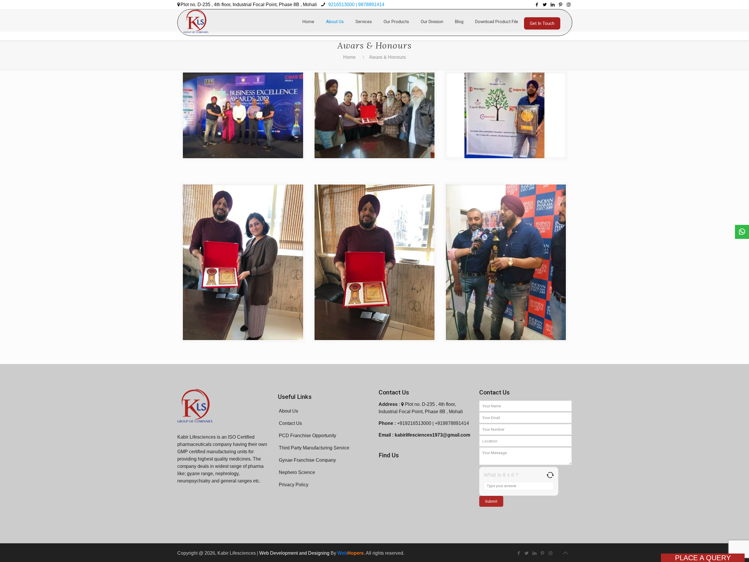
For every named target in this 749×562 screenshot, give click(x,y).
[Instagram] (569, 4)
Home (349, 57)
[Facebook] (537, 4)
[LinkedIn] (553, 4)
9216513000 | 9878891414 (355, 4)
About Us (288, 410)
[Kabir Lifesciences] (195, 18)
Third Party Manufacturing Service (314, 447)
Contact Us (290, 423)
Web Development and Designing (295, 553)
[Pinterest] (561, 4)
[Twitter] (545, 4)
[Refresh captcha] (550, 475)
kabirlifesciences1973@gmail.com (432, 434)
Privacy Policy (293, 484)
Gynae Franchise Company (307, 460)
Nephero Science (297, 472)
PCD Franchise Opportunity (307, 435)
